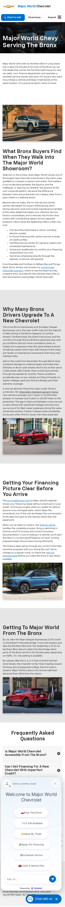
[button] (13, 17)
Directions (34, 17)
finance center (48, 525)
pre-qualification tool (18, 501)
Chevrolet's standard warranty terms (38, 392)
